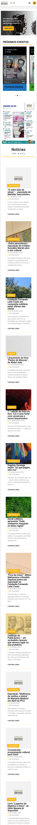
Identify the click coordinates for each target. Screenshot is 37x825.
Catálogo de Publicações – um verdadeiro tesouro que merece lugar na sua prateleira (18, 640)
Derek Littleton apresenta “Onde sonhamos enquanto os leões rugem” (18, 522)
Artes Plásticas (13, 185)
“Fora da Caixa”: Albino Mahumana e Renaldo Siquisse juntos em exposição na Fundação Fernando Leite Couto (19, 581)
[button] (34, 3)
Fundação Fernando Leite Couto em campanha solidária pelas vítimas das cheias (18, 304)
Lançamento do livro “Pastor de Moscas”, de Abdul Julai (18, 360)
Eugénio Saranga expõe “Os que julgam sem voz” (19, 467)
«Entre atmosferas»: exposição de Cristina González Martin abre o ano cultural (19, 247)
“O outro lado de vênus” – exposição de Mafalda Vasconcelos (19, 192)
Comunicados (13, 746)
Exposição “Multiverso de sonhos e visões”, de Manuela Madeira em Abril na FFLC (19, 697)
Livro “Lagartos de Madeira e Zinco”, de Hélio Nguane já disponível (18, 807)
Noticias (11, 295)
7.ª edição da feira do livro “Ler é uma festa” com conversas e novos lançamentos (19, 415)
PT (14, 3)
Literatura (12, 353)
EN (11, 3)
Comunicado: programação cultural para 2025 (19, 752)
